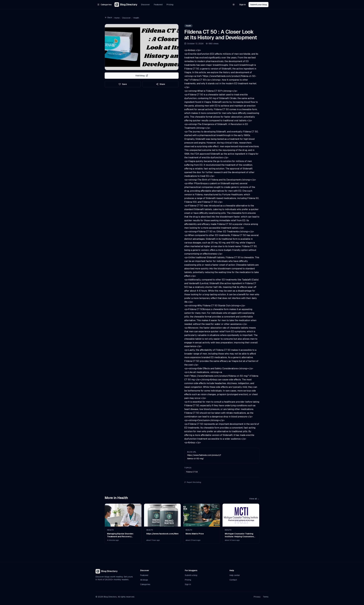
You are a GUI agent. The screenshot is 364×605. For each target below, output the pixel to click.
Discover (145, 4)
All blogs (144, 580)
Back (109, 17)
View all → (254, 498)
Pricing (170, 4)
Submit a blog (191, 575)
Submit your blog (258, 4)
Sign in (242, 4)
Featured (158, 4)
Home (117, 18)
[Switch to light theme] (233, 4)
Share (162, 84)
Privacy (257, 596)
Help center (234, 575)
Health (136, 18)
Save (124, 84)
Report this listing (194, 482)
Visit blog (140, 75)
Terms (265, 596)
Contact (233, 580)
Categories (145, 584)
